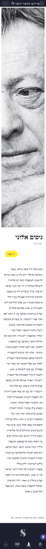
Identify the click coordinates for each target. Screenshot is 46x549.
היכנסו (6, 3)
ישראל (38, 243)
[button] (43, 537)
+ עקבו (11, 254)
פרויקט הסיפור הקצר (27, 3)
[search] (13, 3)
